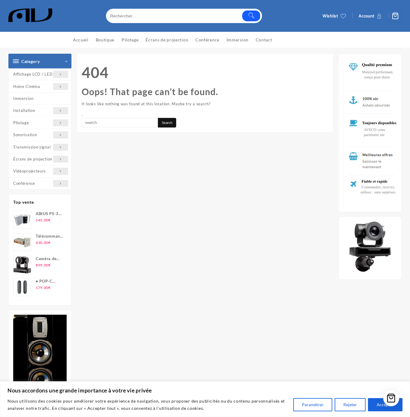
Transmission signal (31, 147)
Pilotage (21, 122)
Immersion (23, 98)
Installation (24, 110)
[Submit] (251, 15)
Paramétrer (313, 404)
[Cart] (395, 16)
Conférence (24, 183)
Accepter (385, 404)
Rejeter (350, 404)
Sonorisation (25, 134)
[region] (205, 399)
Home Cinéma (26, 86)
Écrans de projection (32, 159)
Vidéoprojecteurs (29, 171)
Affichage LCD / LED (33, 74)
